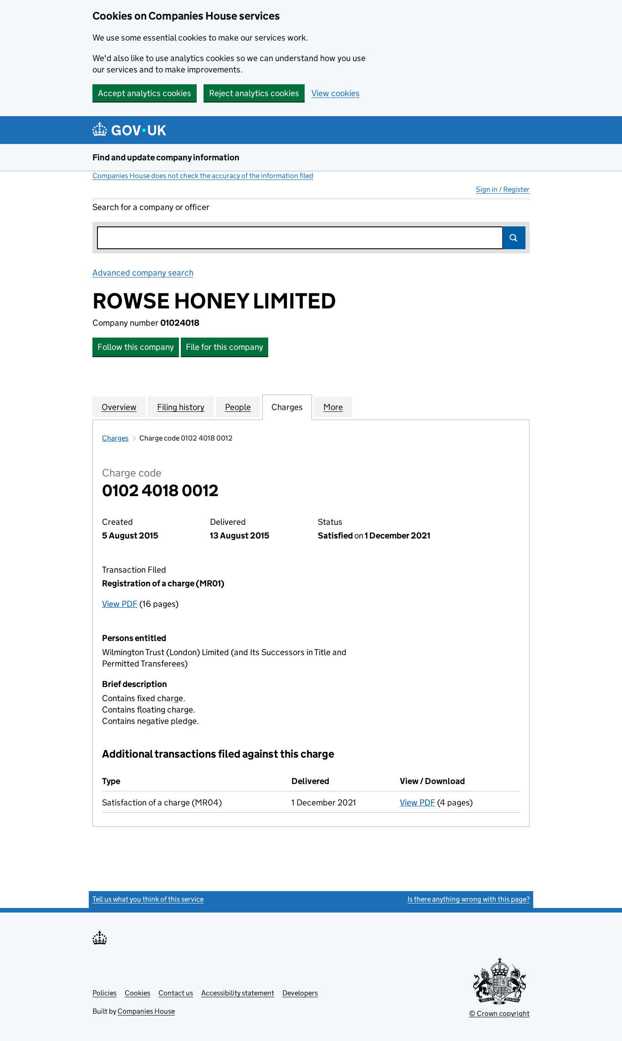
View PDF (120, 604)
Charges (115, 438)
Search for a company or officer (150, 207)
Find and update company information (166, 157)
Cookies (137, 993)
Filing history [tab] (180, 407)
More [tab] (333, 407)
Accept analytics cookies (144, 93)
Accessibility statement (237, 993)
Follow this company (135, 347)
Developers (300, 993)
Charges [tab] (287, 407)
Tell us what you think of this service (148, 899)
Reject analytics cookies (254, 93)
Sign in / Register (503, 189)
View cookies (335, 93)
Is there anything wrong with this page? (469, 899)
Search (514, 237)
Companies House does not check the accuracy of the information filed (202, 175)
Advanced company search (143, 272)
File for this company (224, 347)
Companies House (146, 1011)
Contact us (175, 993)
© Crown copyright (499, 1013)
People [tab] (238, 407)
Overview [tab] (119, 407)
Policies (104, 993)
